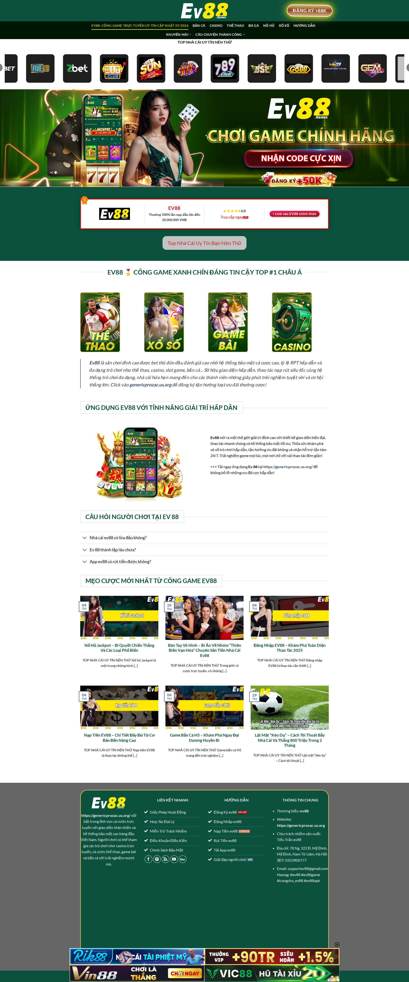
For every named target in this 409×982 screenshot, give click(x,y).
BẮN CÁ (199, 25)
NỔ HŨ (268, 25)
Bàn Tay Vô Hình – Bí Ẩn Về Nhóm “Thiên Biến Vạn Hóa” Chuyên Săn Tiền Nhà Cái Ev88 (204, 650)
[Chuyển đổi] (84, 538)
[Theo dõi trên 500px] (183, 859)
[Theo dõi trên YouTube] (174, 859)
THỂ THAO (235, 25)
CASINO (216, 25)
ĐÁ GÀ (254, 25)
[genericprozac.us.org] (204, 11)
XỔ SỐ (284, 25)
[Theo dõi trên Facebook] (148, 859)
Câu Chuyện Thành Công (219, 34)
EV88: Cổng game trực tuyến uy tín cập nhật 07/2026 (139, 25)
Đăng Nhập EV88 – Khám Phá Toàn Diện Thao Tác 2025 (290, 648)
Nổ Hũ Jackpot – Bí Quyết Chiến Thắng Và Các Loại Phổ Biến (119, 648)
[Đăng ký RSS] (165, 859)
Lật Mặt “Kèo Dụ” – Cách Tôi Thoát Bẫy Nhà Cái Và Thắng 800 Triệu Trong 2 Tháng (290, 740)
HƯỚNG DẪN (304, 25)
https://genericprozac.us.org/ (288, 466)
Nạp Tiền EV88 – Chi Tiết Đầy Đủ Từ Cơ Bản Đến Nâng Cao (119, 738)
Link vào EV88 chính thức (295, 214)
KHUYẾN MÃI (177, 34)
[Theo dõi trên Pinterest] (157, 859)
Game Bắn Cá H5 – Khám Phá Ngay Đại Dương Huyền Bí (204, 738)
